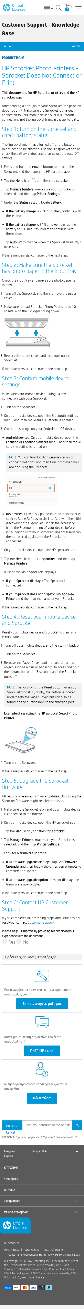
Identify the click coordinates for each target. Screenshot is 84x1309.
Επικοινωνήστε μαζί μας (42, 1003)
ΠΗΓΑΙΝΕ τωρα (42, 1050)
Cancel (10, 1132)
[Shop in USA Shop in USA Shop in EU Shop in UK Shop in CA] (50, 8)
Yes (12, 942)
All (6, 46)
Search (75, 46)
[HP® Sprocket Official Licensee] (14, 7)
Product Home (13, 57)
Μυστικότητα (12, 1250)
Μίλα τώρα (42, 1098)
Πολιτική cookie (53, 1250)
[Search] (58, 8)
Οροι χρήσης (31, 1250)
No (25, 942)
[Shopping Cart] (68, 7)
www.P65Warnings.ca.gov (64, 1254)
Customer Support (41, 922)
